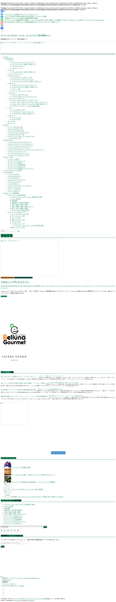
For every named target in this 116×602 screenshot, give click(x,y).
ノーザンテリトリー (18, 223)
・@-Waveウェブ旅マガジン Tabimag (12, 585)
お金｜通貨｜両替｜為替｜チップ (22, 206)
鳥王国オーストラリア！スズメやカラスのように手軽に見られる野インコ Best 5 (37, 496)
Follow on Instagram (59, 452)
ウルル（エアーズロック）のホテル (19, 185)
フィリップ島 (16, 89)
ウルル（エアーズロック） (16, 98)
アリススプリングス (102, 286)
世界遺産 (37, 286)
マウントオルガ (61, 286)
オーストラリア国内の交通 (20, 210)
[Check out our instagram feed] (18, 531)
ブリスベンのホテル (14, 182)
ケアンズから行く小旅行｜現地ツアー (24, 72)
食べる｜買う (8, 140)
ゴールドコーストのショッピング (22, 79)
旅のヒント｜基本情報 (11, 193)
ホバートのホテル (14, 191)
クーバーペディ (17, 117)
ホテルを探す (8, 172)
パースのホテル (13, 184)
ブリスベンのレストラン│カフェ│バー (24, 96)
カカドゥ (78, 286)
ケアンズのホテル (14, 178)
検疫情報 (14, 201)
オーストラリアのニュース (16, 161)
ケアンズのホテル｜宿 (15, 129)
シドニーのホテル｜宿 (15, 127)
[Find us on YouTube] (15, 531)
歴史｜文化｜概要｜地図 (20, 208)
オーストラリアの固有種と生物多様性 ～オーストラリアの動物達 (33, 482)
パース (10, 108)
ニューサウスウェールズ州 (20, 214)
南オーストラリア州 (18, 220)
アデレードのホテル (14, 187)
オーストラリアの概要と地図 (21, 467)
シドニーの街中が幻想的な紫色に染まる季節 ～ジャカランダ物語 (25, 16)
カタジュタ (71, 286)
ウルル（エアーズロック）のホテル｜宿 (25, 100)
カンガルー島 (16, 119)
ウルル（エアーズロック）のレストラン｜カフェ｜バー (30, 102)
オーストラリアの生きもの (16, 166)
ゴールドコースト (14, 75)
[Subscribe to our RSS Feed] (12, 531)
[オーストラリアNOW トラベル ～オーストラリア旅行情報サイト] (58, 48)
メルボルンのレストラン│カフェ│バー (24, 85)
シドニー (11, 60)
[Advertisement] (14, 310)
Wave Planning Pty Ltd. (27, 286)
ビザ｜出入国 (16, 199)
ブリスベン (11, 93)
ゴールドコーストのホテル (16, 180)
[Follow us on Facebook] (2, 531)
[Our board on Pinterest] (8, 531)
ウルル (43, 286)
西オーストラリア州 (18, 227)
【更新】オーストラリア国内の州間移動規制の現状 (21, 18)
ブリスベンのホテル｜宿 (20, 94)
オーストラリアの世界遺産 (16, 165)
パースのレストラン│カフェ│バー (23, 111)
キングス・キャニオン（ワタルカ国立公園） (26, 106)
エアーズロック (51, 286)
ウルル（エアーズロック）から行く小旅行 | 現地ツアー (29, 104)
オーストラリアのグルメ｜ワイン (19, 155)
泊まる (6, 125)
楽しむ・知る (8, 157)
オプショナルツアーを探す (13, 170)
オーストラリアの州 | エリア (17, 212)
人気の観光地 (8, 58)
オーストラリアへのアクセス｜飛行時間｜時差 (27, 197)
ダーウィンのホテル (14, 189)
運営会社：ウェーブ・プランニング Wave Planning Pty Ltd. (20, 578)
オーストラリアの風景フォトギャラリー (21, 168)
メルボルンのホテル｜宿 (16, 134)
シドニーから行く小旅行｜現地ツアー (24, 64)
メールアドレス (6, 543)
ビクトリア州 (16, 218)
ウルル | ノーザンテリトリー (15, 282)
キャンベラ (11, 123)
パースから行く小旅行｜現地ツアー (23, 113)
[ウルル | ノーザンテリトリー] (30, 276)
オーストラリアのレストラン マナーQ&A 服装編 (27, 489)
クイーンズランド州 (18, 216)
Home (6, 57)
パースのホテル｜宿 (18, 110)
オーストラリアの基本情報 (16, 195)
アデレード (11, 115)
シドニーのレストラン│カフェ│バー (23, 62)
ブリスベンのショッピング (16, 151)
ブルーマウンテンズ (18, 66)
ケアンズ (11, 70)
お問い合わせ (6, 580)
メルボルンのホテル (14, 176)
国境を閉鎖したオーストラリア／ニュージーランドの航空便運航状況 (65, 395)
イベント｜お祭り (14, 159)
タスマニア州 (16, 221)
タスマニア (11, 121)
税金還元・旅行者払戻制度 (20, 202)
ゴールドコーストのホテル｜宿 (22, 77)
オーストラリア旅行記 (15, 163)
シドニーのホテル (14, 174)
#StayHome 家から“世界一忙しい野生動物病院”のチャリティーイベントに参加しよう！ (32, 22)
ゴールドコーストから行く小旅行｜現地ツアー (27, 81)
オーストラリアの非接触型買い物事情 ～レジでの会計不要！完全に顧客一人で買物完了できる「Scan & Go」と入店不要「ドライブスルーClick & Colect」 (54, 20)
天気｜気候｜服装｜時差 (20, 204)
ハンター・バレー (17, 68)
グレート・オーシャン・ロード (22, 91)
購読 (2, 546)
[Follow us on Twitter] (5, 531)
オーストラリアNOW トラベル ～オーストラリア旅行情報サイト (26, 35)
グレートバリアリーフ (15, 74)
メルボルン (11, 83)
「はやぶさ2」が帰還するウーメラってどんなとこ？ (21, 14)
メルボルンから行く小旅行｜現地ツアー (25, 87)
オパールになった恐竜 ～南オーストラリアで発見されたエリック (33, 475)
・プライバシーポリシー (9, 584)
